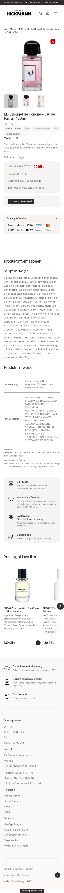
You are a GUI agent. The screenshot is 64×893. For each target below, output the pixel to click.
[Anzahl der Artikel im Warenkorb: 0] (47, 13)
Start (6, 29)
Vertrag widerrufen (32, 890)
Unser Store (11, 801)
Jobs (7, 811)
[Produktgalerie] (32, 65)
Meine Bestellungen (16, 845)
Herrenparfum (12, 134)
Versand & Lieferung (16, 829)
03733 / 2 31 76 (24, 772)
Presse (8, 806)
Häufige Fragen (13, 824)
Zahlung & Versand (17, 218)
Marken (13, 29)
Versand (39, 187)
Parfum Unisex (13, 128)
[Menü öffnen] (55, 13)
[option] (26, 101)
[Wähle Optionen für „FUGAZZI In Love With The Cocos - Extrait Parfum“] (38, 642)
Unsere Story (12, 795)
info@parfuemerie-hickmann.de (23, 783)
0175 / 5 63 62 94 (23, 778)
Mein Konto (11, 840)
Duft (27, 29)
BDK (21, 29)
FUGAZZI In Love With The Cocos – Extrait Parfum (21, 610)
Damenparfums (42, 128)
